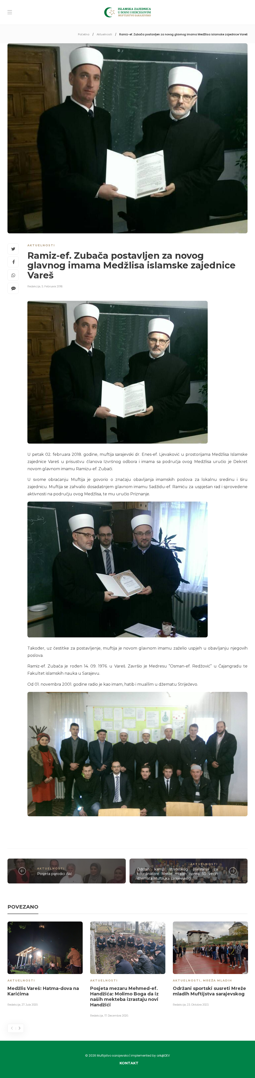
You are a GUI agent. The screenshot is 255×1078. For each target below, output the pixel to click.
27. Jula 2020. (30, 1004)
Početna (83, 34)
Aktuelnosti (104, 34)
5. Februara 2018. (52, 286)
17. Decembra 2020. (116, 1015)
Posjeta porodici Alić (54, 874)
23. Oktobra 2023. (198, 1004)
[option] (45, 965)
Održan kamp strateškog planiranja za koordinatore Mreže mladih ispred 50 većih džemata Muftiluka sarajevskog (177, 874)
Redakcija (33, 286)
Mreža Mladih (217, 980)
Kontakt (129, 1063)
